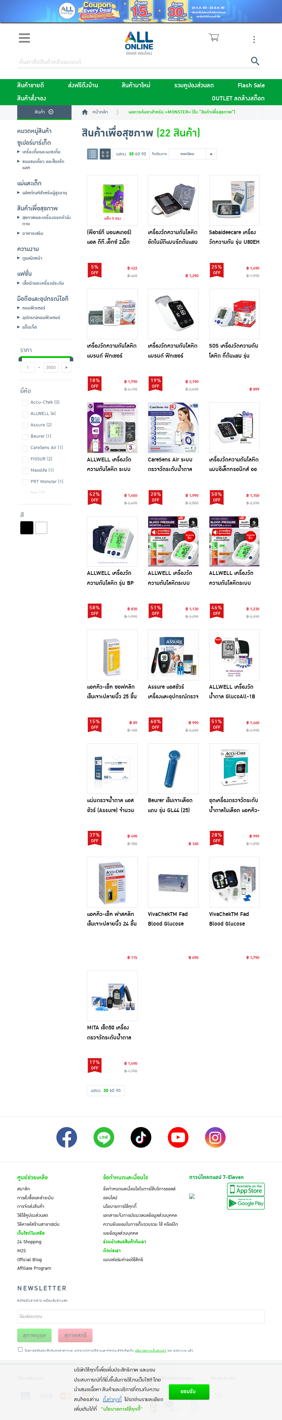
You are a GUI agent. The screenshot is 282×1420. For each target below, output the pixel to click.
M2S (21, 1250)
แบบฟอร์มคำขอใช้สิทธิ (123, 1259)
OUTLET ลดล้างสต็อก (238, 98)
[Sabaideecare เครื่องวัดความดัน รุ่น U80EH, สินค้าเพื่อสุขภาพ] (234, 200)
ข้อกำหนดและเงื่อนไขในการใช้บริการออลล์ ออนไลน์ (139, 1193)
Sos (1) (37, 493)
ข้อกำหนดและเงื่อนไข (125, 1177)
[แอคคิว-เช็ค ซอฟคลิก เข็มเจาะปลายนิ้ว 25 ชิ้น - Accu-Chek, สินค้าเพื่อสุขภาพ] (112, 655)
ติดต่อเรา (112, 1250)
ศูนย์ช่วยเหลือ (32, 1177)
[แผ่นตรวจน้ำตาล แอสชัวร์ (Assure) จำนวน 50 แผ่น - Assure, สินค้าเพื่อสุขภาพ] (112, 768)
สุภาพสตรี (75, 1335)
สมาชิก (23, 1189)
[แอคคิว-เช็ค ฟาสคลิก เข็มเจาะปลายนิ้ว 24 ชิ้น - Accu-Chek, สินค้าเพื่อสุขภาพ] (112, 882)
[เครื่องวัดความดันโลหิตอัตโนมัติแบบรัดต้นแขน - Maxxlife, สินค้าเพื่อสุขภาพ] (173, 200)
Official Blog (29, 1259)
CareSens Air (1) (47, 448)
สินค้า (40, 112)
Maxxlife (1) (42, 470)
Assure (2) (41, 425)
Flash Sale (251, 85)
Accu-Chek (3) (45, 402)
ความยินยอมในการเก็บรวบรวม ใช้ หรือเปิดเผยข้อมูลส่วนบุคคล (140, 1229)
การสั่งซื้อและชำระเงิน (35, 1197)
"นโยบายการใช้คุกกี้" (121, 1409)
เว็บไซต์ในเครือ (31, 1233)
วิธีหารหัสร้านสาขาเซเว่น (38, 1224)
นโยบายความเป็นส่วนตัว (150, 1351)
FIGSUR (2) (41, 459)
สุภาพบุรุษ (34, 1335)
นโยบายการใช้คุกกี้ (120, 1206)
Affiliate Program (34, 1268)
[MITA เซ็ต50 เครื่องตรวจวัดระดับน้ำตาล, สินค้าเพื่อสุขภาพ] (112, 996)
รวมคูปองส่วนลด (194, 85)
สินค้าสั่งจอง (31, 98)
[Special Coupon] (141, 11)
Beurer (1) (41, 436)
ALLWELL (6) (43, 414)
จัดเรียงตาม (159, 153)
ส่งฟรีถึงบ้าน (83, 85)
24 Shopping (29, 1241)
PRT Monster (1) (47, 482)
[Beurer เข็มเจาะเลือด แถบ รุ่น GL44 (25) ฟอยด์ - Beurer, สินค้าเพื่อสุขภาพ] (173, 768)
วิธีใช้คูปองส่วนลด (32, 1215)
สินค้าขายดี (30, 85)
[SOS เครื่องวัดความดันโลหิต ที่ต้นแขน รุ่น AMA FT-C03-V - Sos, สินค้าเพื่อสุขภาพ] (234, 314)
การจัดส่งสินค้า (30, 1206)
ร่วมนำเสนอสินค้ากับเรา (124, 1241)
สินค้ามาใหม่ (136, 85)
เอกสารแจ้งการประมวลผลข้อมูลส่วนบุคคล (140, 1215)
